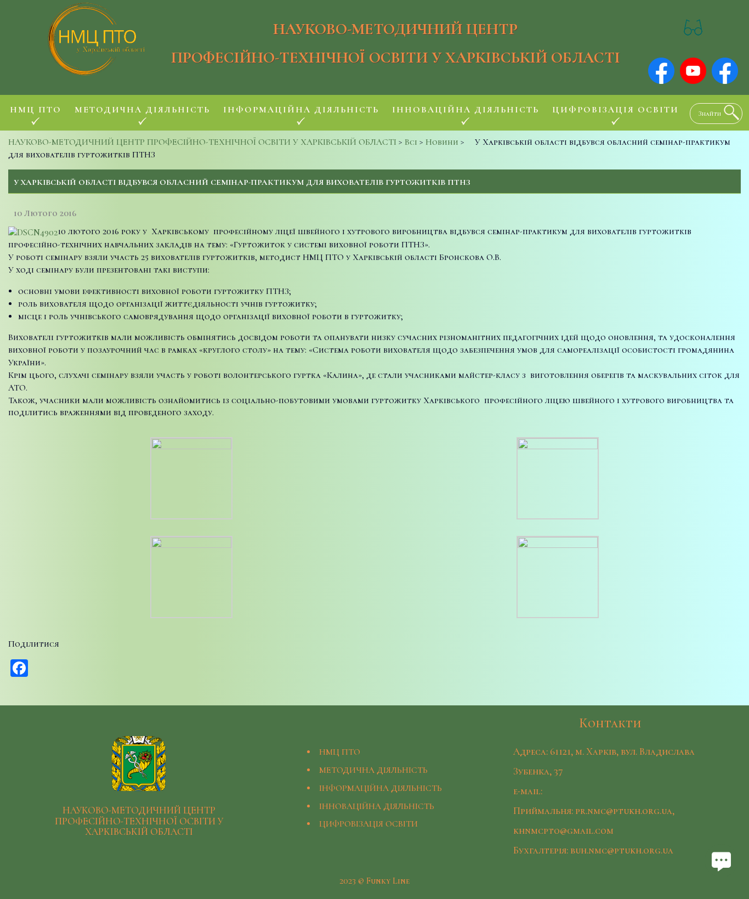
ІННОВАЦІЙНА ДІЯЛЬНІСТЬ (376, 806)
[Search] (728, 112)
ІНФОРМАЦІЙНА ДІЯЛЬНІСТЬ (380, 788)
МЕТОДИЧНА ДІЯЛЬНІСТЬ (373, 770)
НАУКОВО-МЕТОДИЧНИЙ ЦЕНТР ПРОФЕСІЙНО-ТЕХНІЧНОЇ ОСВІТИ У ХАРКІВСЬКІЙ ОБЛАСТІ (395, 43)
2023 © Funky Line (374, 880)
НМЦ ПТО (339, 752)
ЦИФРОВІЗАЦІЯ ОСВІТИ (368, 823)
